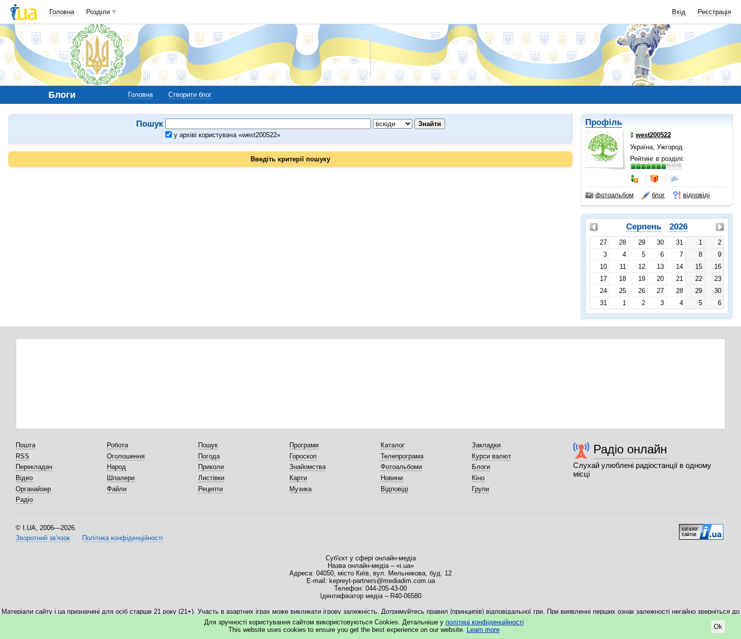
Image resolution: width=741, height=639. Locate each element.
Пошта (25, 445)
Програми (304, 445)
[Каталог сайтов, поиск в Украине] (701, 528)
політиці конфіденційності (485, 622)
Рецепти (210, 489)
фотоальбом (614, 195)
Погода (209, 456)
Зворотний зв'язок (43, 538)
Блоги (481, 467)
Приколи (211, 467)
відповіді (696, 195)
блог (658, 195)
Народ (116, 467)
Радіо (24, 499)
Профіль (603, 122)
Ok (718, 626)
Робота (117, 445)
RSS (22, 456)
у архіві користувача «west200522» (226, 135)
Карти (298, 478)
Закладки (486, 445)
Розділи (98, 12)
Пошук (208, 445)
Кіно (478, 478)
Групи (480, 489)
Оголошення (126, 456)
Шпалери (121, 478)
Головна (61, 12)
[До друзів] (635, 179)
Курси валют (491, 456)
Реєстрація (714, 12)
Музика (300, 489)
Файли (117, 489)
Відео (24, 478)
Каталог (393, 445)
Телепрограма (402, 456)
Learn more (483, 629)
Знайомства (307, 467)
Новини (392, 478)
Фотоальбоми (401, 467)
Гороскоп (303, 456)
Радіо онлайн (630, 449)
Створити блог (190, 94)
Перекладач (34, 467)
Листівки (211, 478)
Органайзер (33, 489)
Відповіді (394, 489)
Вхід (679, 12)
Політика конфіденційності (122, 538)
